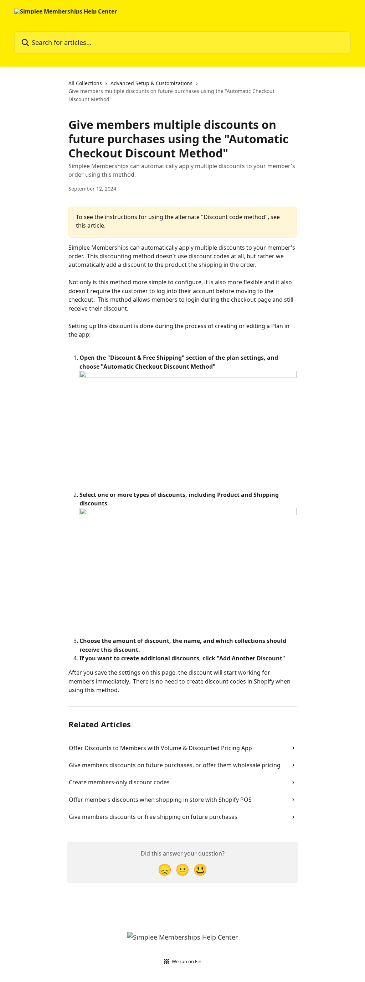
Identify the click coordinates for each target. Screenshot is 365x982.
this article (90, 225)
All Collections (85, 83)
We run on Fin (186, 961)
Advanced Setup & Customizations (151, 83)
